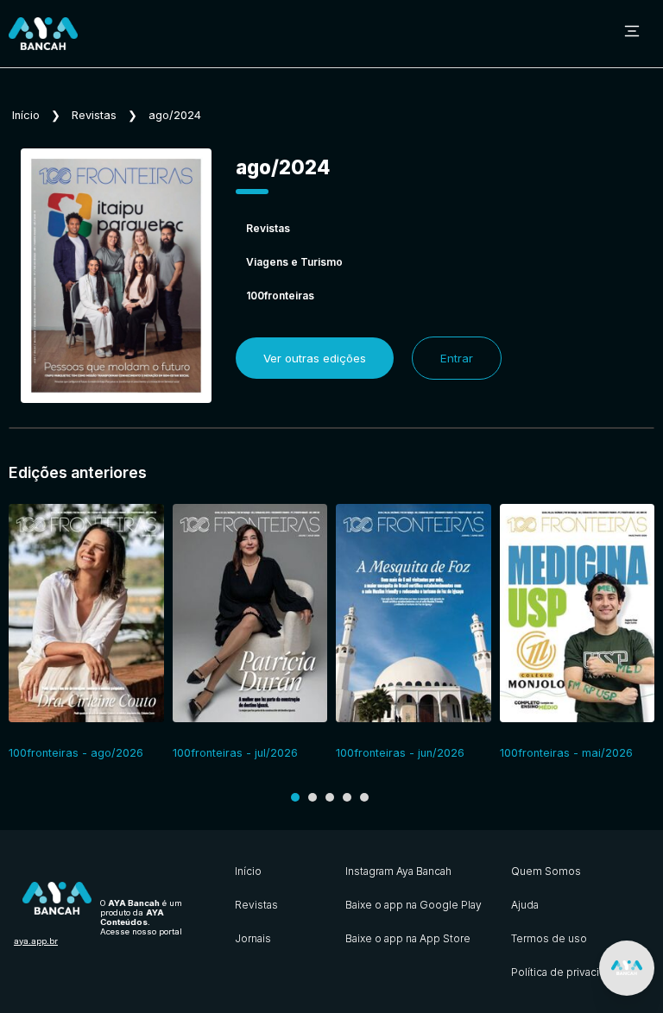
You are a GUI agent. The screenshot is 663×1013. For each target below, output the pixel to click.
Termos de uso (549, 938)
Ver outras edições (314, 358)
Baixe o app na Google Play (413, 904)
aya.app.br (36, 941)
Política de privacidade (568, 972)
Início (26, 115)
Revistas (94, 115)
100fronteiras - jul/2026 (235, 752)
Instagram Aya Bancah (398, 871)
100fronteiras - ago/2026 (76, 752)
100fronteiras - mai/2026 (566, 752)
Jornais (253, 938)
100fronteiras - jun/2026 (400, 752)
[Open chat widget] (626, 968)
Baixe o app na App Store (407, 938)
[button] (295, 797)
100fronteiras (280, 295)
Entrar (456, 358)
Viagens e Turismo (294, 261)
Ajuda (525, 904)
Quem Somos (546, 871)
